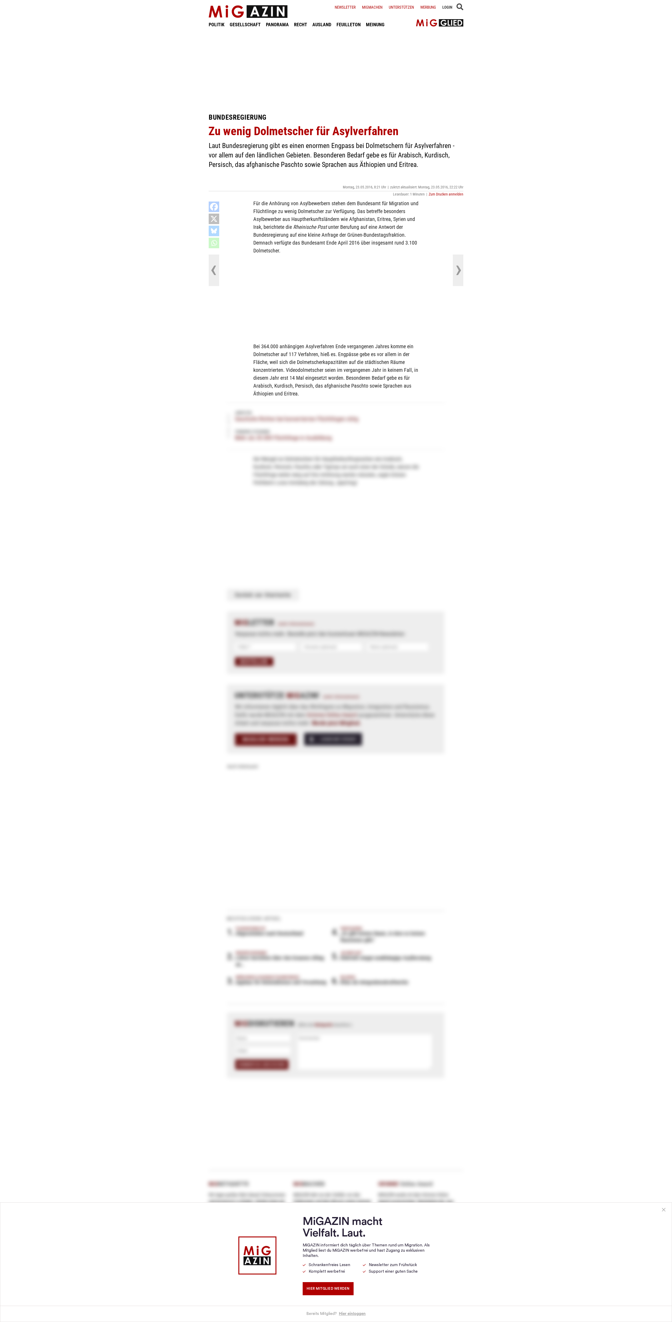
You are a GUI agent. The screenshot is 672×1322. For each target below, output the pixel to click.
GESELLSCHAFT (245, 24)
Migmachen (372, 7)
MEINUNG (375, 24)
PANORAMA (277, 24)
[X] (214, 219)
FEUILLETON (349, 24)
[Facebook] (214, 207)
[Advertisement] (336, 70)
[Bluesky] (214, 231)
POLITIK (216, 24)
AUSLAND (321, 24)
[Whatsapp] (214, 243)
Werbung (428, 7)
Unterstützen (401, 7)
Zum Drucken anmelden (446, 194)
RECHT (300, 24)
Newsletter (345, 7)
